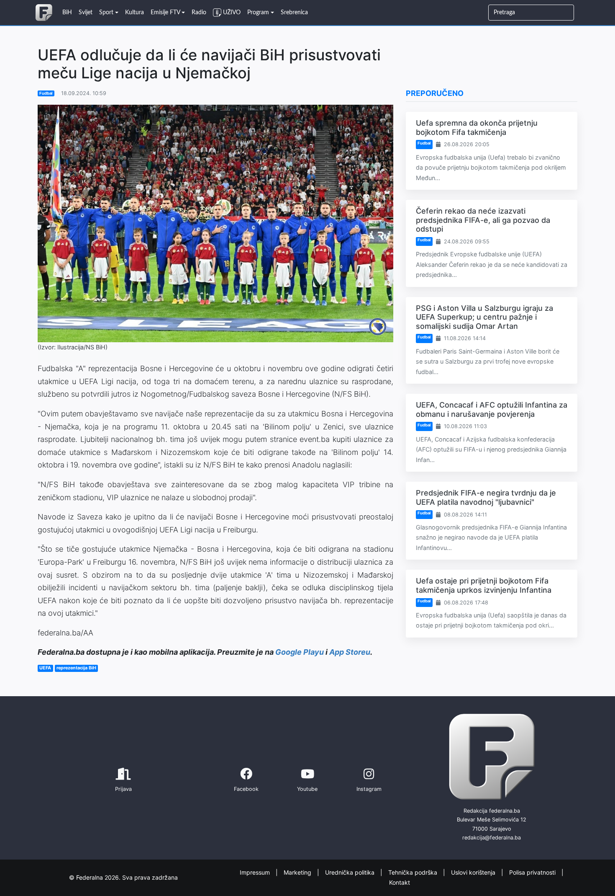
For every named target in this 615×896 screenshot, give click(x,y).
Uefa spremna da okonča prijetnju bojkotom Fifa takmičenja (477, 128)
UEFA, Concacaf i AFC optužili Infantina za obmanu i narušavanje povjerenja (491, 409)
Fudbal (46, 93)
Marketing (298, 871)
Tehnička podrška (413, 871)
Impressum (256, 871)
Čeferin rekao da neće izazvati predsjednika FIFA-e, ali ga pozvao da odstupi (483, 220)
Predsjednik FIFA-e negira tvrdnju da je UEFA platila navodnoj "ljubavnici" (486, 497)
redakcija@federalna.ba (491, 837)
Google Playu (299, 652)
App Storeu (349, 652)
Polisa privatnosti (533, 871)
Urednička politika (350, 871)
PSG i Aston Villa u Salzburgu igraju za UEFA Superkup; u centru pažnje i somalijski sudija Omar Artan (484, 317)
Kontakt (399, 882)
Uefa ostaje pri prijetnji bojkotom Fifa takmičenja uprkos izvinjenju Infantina (483, 585)
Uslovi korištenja (474, 871)
